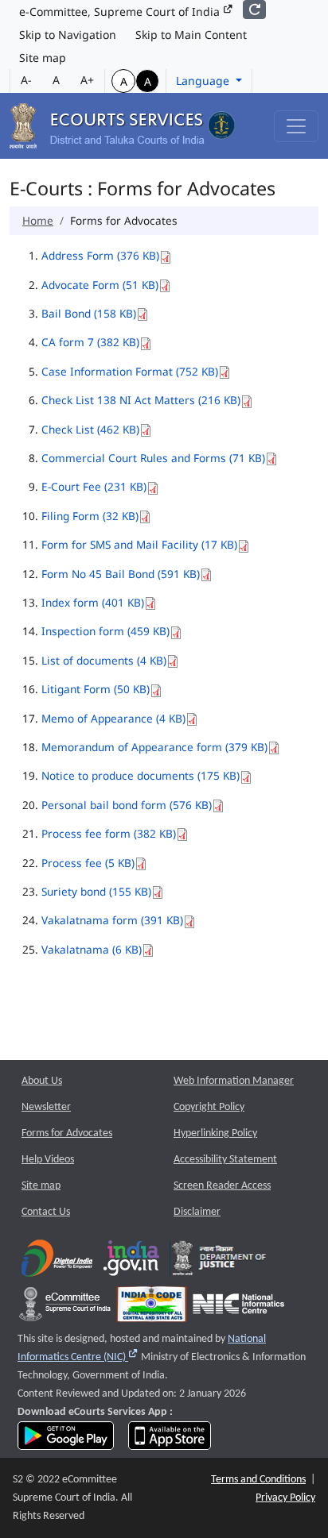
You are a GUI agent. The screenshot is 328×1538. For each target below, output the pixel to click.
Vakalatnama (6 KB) (91, 949)
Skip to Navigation (67, 34)
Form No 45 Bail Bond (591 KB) (120, 573)
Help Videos (47, 1159)
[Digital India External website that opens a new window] (57, 1261)
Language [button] (204, 80)
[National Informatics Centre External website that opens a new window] (238, 1307)
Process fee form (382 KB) (108, 833)
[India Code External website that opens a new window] (152, 1307)
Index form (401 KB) (92, 602)
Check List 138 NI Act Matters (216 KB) (140, 399)
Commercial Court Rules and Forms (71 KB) (153, 457)
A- (26, 79)
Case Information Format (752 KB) (129, 371)
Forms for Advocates (66, 1133)
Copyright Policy (209, 1107)
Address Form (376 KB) (100, 255)
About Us (41, 1081)
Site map (42, 57)
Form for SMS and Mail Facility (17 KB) (139, 544)
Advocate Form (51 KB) (99, 284)
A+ (87, 79)
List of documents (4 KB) (103, 660)
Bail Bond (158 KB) (88, 313)
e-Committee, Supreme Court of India (121, 11)
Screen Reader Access (222, 1186)
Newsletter (46, 1107)
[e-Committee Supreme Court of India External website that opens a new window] (65, 1307)
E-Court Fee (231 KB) (93, 486)
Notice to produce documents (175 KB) (140, 775)
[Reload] (254, 9)
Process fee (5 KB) (88, 862)
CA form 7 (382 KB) (90, 341)
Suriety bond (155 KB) (96, 891)
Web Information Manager (234, 1081)
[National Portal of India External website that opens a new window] (132, 1261)
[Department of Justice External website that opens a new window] (219, 1261)
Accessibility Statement (225, 1159)
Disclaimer (197, 1212)
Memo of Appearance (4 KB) (113, 718)
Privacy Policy (285, 1498)
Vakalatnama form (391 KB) (112, 919)
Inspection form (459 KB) (105, 630)
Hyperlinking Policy (215, 1133)
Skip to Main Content (191, 34)
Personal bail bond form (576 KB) (126, 804)
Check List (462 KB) (90, 429)
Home (37, 220)
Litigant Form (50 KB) (95, 688)
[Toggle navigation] (296, 126)
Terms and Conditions (258, 1479)
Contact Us (45, 1212)
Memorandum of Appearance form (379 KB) (154, 746)
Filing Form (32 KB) (90, 515)
